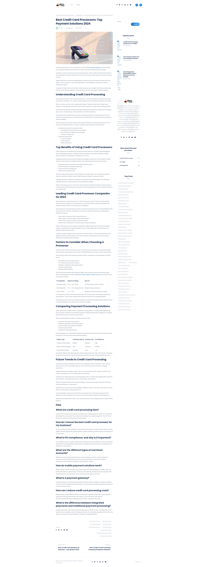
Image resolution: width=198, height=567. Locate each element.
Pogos (61, 28)
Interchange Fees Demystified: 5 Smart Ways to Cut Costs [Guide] (129, 74)
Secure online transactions (124, 286)
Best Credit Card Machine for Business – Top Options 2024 (69, 548)
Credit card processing (95, 521)
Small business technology (124, 306)
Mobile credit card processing (125, 236)
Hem (71, 5)
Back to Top (138, 561)
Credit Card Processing (126, 158)
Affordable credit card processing (125, 183)
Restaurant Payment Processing (125, 277)
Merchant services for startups (125, 230)
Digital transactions (107, 521)
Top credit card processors (124, 309)
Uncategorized (69, 28)
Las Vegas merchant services (124, 215)
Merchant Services (107, 524)
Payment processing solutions (125, 259)
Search (119, 21)
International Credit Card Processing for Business (131, 57)
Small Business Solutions (123, 303)
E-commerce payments (95, 524)
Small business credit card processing (126, 295)
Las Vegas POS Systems (123, 221)
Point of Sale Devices (123, 268)
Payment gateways (107, 527)
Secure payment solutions (124, 289)
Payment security (122, 262)
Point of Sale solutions (123, 271)
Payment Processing (122, 253)
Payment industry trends (106, 530)
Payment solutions (133, 262)
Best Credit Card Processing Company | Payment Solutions (99, 548)
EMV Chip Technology (123, 212)
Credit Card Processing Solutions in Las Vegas (130, 42)
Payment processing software (125, 256)
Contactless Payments (123, 189)
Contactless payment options (124, 186)
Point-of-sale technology (123, 265)
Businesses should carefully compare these (87, 274)
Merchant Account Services (124, 224)
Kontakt (78, 5)
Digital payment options (123, 200)
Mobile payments (122, 239)
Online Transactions (122, 247)
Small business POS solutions (124, 300)
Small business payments (124, 297)
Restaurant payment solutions (124, 280)
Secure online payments (123, 283)
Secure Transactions (122, 292)
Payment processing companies (104, 533)
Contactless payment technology (125, 191)
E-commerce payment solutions (125, 209)
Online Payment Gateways (124, 241)
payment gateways (96, 67)
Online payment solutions (94, 527)
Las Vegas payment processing (125, 218)
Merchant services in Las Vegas (125, 233)
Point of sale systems (123, 274)
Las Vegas (122, 162)
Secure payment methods (106, 536)
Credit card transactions (123, 197)
